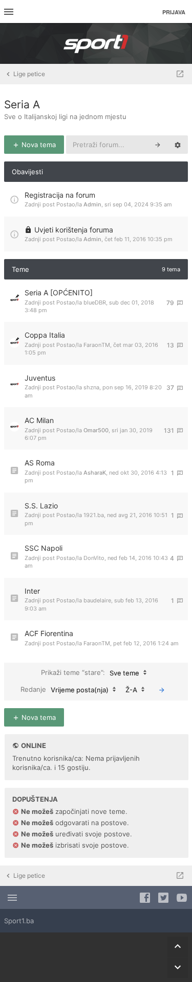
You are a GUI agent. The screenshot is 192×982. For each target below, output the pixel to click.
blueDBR (94, 302)
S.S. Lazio (41, 505)
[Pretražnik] (157, 144)
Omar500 (96, 430)
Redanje (64, 689)
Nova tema (37, 145)
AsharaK (94, 472)
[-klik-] (162, 689)
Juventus (40, 377)
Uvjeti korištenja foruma (73, 229)
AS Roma (40, 462)
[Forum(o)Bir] (180, 74)
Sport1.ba (19, 921)
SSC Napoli (43, 548)
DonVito (93, 558)
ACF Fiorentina (49, 633)
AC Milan (39, 420)
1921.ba (93, 515)
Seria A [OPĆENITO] (59, 292)
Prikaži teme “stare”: (90, 672)
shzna (91, 387)
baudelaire (97, 600)
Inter (32, 591)
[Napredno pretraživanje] (177, 144)
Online (33, 745)
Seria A (22, 104)
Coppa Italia (45, 335)
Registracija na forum (60, 195)
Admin (92, 204)
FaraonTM (96, 344)
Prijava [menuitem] (173, 12)
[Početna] (96, 43)
